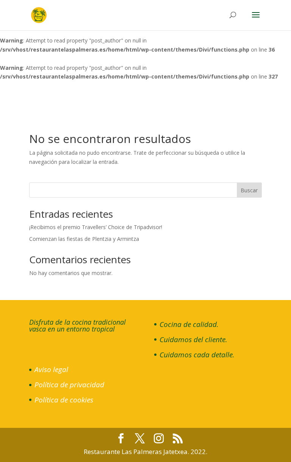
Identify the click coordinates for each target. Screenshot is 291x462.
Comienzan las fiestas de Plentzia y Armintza (84, 238)
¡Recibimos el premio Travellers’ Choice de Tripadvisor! (95, 227)
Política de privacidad (69, 385)
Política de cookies (63, 400)
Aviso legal (51, 369)
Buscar (249, 190)
